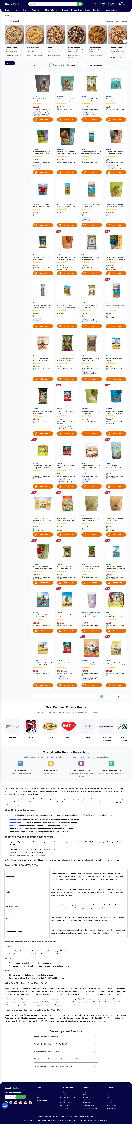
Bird (9, 16)
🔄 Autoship (70, 65)
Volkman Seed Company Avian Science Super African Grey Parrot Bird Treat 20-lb (90, 359)
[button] (123, 3)
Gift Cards (86, 1102)
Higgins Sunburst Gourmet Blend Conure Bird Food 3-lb (67, 519)
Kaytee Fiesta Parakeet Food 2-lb (66, 412)
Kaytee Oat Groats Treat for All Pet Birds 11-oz (115, 306)
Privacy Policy (64, 1100)
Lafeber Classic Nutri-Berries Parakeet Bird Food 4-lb (43, 519)
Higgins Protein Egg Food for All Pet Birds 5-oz (115, 467)
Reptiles (109, 1100)
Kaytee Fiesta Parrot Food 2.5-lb (67, 664)
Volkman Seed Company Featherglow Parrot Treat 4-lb (42, 568)
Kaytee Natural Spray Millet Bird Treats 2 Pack (66, 306)
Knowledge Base (42, 1100)
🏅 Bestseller (57, 65)
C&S (107, 612)
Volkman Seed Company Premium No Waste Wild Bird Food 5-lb (66, 258)
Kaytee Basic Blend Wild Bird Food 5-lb (90, 306)
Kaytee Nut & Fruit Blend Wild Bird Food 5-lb (66, 359)
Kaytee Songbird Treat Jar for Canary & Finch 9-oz (91, 153)
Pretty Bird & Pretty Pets (90, 612)
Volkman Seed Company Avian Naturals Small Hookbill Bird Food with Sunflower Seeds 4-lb (115, 519)
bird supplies (65, 999)
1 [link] (101, 696)
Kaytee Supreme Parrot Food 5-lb (66, 616)
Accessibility (52, 1120)
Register (86, 1094)
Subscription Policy (80, 1120)
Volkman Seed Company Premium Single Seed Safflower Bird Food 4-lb (90, 412)
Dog (108, 1092)
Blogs (87, 10)
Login (85, 1092)
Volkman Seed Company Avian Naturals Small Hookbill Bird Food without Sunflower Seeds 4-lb (91, 519)
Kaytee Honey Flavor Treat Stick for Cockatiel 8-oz (43, 306)
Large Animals (111, 1108)
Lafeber (36, 516)
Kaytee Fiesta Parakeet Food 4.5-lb (66, 467)
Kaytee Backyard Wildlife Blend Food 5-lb (90, 568)
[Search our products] (80, 4)
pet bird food (27, 991)
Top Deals (97, 10)
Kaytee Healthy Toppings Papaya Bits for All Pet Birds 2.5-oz (42, 205)
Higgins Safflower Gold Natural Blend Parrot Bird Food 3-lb (115, 664)
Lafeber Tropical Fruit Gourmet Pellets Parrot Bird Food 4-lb (90, 664)
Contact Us (87, 1097)
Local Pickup (64, 1108)
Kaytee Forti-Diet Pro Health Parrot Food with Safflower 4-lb (42, 616)
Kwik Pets (10, 860)
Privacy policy (41, 1120)
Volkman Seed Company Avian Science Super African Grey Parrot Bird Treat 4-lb (42, 100)
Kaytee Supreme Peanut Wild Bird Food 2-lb (66, 568)
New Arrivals (76, 10)
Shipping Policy (65, 1094)
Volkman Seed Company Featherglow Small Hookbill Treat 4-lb (67, 153)
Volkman (36, 96)
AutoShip (63, 1092)
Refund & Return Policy (67, 1097)
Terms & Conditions (66, 1102)
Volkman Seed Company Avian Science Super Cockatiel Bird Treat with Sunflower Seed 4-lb (42, 359)
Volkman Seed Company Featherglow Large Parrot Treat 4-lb (115, 258)
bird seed (65, 879)
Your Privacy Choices (100, 1120)
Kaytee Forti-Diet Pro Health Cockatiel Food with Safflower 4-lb (116, 568)
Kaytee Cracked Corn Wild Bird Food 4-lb (42, 258)
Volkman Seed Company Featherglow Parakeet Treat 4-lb (115, 153)
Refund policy (29, 1120)
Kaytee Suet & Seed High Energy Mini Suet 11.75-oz (42, 467)
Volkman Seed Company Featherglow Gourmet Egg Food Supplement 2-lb (42, 153)
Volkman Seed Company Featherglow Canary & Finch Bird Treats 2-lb (90, 258)
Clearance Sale (110, 10)
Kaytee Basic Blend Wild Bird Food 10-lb (90, 100)
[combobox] (55, 4)
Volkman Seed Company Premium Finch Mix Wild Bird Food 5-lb (115, 412)
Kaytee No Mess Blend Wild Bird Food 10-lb (43, 412)
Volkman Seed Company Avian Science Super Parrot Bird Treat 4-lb (116, 205)
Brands (65, 10)
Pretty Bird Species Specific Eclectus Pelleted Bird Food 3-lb (91, 616)
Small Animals (111, 1105)
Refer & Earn (87, 1100)
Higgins (108, 463)
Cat (108, 1094)
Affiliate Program (89, 1105)
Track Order (64, 1105)
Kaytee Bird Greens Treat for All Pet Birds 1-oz (115, 100)
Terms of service (65, 1120)
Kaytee (84, 96)
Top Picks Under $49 (97, 65)
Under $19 (82, 65)
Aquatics (110, 1102)
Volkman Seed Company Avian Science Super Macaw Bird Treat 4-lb (66, 100)
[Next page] (124, 696)
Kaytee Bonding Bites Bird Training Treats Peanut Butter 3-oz (91, 467)
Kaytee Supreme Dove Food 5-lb (114, 359)
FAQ (38, 1097)
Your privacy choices (90, 1108)
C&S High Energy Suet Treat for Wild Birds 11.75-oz (115, 616)
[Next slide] (125, 41)
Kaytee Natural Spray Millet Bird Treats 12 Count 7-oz (66, 205)
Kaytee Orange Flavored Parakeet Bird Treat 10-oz (91, 205)
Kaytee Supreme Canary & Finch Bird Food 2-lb (42, 664)
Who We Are (41, 1092)
